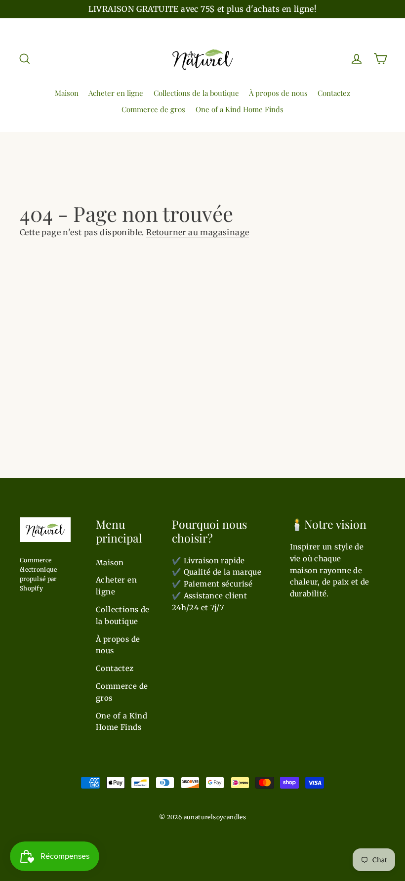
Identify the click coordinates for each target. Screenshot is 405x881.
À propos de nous (278, 93)
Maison (67, 93)
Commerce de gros (153, 109)
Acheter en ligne (115, 93)
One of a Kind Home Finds (240, 109)
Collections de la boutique (196, 93)
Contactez (334, 93)
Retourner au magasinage (197, 232)
